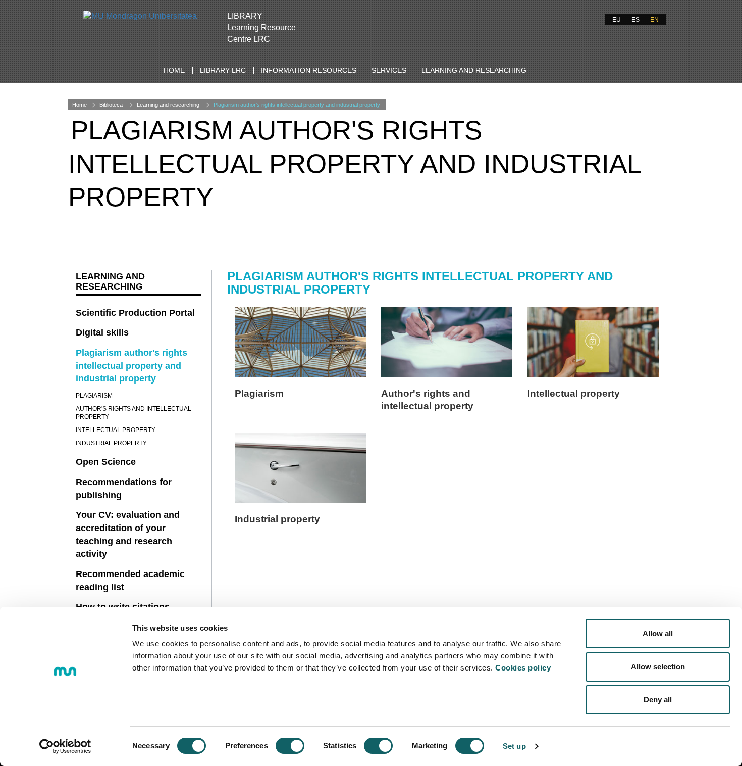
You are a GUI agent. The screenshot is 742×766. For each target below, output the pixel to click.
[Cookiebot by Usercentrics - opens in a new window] (65, 746)
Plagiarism (259, 393)
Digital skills (102, 332)
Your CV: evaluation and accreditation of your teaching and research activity (128, 534)
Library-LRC (223, 70)
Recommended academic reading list (130, 580)
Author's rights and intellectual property (133, 412)
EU (616, 20)
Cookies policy (523, 667)
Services (389, 70)
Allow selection (658, 666)
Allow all (658, 633)
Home (174, 70)
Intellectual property (573, 393)
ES (635, 20)
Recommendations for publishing (124, 488)
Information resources (308, 70)
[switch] (290, 746)
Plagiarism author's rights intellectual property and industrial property (297, 105)
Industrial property (277, 519)
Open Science (106, 462)
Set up (514, 746)
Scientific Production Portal (135, 313)
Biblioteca (111, 105)
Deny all (658, 699)
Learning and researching (473, 70)
